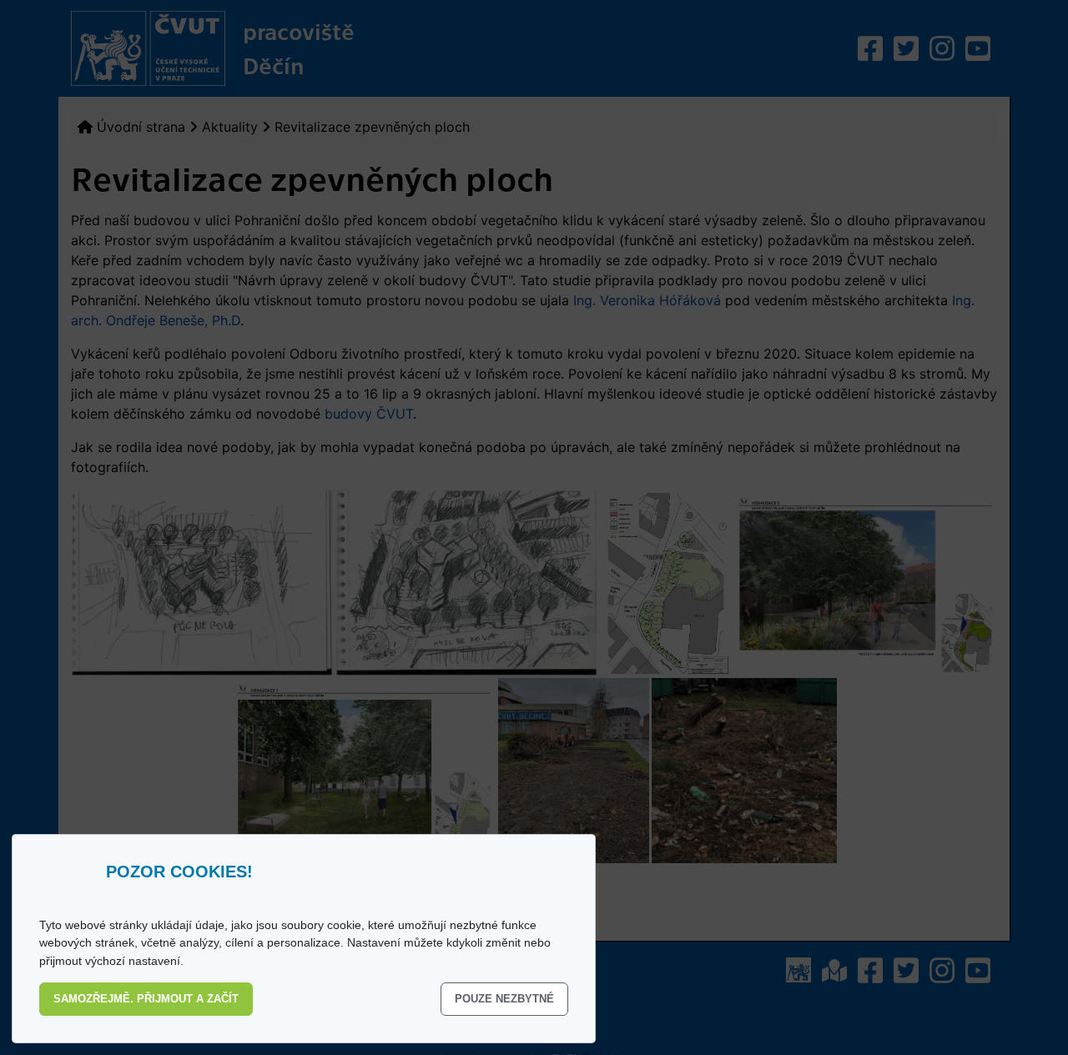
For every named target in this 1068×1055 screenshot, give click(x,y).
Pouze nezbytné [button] (504, 998)
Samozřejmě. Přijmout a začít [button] (146, 998)
